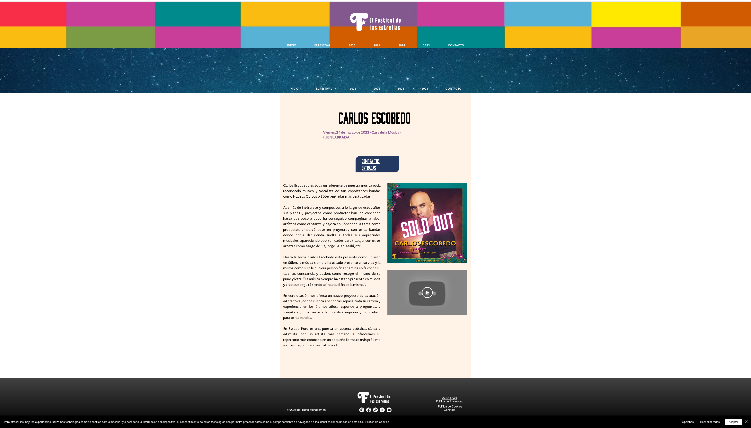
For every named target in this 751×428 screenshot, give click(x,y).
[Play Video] (427, 292)
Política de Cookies (377, 422)
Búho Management (314, 409)
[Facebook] (368, 409)
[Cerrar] (746, 422)
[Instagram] (361, 409)
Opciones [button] (688, 422)
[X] (382, 409)
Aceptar (733, 422)
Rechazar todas (710, 422)
